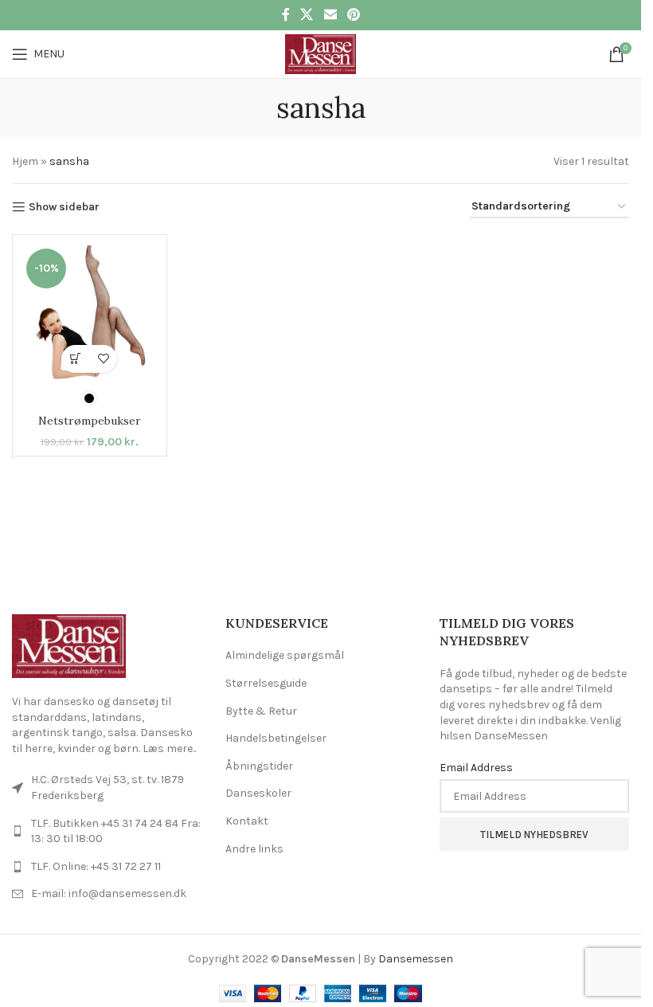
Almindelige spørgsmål (284, 655)
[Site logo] (320, 53)
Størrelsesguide (266, 683)
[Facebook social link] (285, 14)
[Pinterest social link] (353, 14)
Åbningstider (259, 766)
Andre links (254, 849)
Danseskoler (258, 793)
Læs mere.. (169, 748)
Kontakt (246, 821)
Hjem (25, 161)
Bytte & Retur (261, 711)
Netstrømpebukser (89, 420)
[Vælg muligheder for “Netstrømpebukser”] (75, 359)
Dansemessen (415, 959)
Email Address (476, 767)
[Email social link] (330, 14)
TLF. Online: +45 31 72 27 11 (96, 866)
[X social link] (307, 14)
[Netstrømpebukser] (89, 312)
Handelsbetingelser (275, 738)
